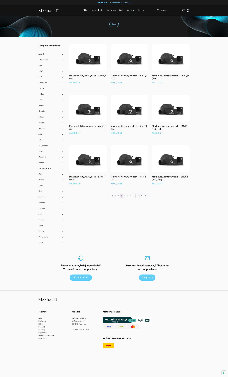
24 (137, 196)
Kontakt (141, 10)
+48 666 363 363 (80, 278)
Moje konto (42, 338)
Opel (40, 191)
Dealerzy (130, 10)
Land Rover (43, 146)
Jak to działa (97, 10)
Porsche (41, 203)
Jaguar (41, 128)
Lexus (40, 151)
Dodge (41, 94)
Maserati (42, 157)
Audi (40, 66)
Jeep (40, 134)
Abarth (41, 54)
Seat (40, 214)
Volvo (40, 243)
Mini (40, 174)
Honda (41, 106)
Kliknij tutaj (147, 278)
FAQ (121, 10)
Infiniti (41, 117)
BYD (40, 77)
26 (146, 196)
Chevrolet (42, 83)
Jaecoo (41, 123)
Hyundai (41, 111)
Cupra (41, 88)
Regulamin (42, 333)
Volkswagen (43, 237)
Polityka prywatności (46, 336)
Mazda (41, 163)
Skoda (41, 220)
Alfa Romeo (43, 60)
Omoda (41, 186)
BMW (40, 71)
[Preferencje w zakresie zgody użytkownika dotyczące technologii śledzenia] (224, 373)
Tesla (40, 226)
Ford (40, 100)
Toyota (41, 231)
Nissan (41, 180)
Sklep (85, 10)
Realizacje (111, 10)
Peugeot (41, 197)
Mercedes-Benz (44, 168)
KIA (39, 140)
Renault (41, 208)
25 (142, 196)
